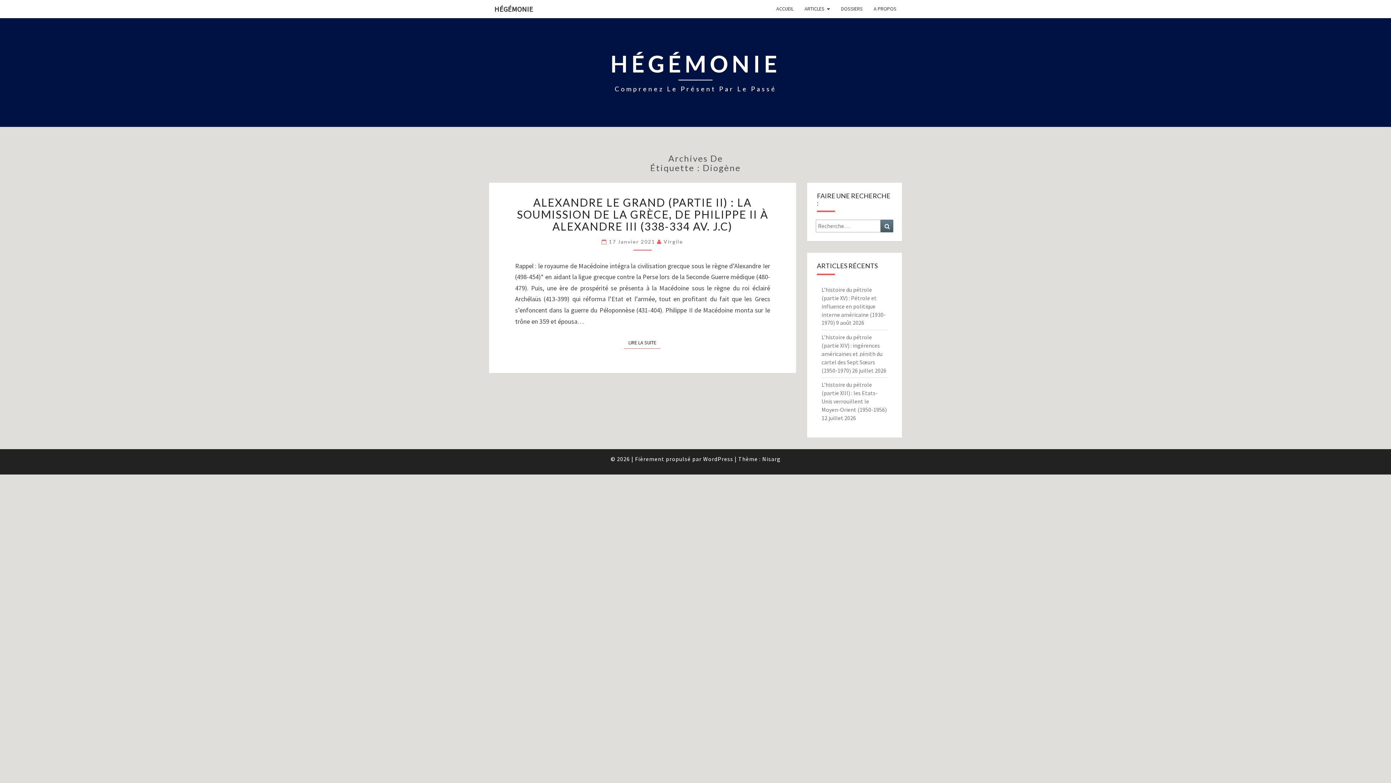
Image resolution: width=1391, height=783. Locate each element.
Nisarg (771, 459)
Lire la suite (644, 342)
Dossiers (852, 8)
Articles (814, 8)
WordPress (718, 459)
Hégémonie (513, 8)
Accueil (785, 8)
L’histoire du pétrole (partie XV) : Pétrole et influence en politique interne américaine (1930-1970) (854, 306)
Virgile (673, 242)
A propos (885, 8)
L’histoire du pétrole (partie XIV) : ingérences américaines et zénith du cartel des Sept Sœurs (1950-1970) (852, 354)
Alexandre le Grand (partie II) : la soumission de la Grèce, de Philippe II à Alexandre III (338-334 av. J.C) (642, 214)
